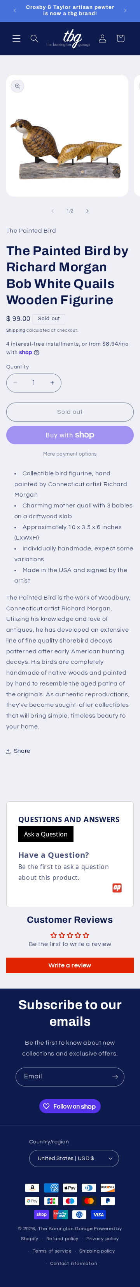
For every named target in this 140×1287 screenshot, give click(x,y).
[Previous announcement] (14, 10)
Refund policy (62, 1239)
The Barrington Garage (65, 1229)
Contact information (74, 1263)
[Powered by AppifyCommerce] (117, 888)
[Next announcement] (125, 10)
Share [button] (22, 751)
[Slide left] (52, 210)
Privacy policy (102, 1239)
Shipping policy (97, 1251)
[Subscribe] (115, 1077)
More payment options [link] (70, 454)
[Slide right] (87, 210)
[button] (16, 38)
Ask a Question (46, 834)
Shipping (16, 330)
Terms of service (52, 1251)
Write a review (70, 965)
